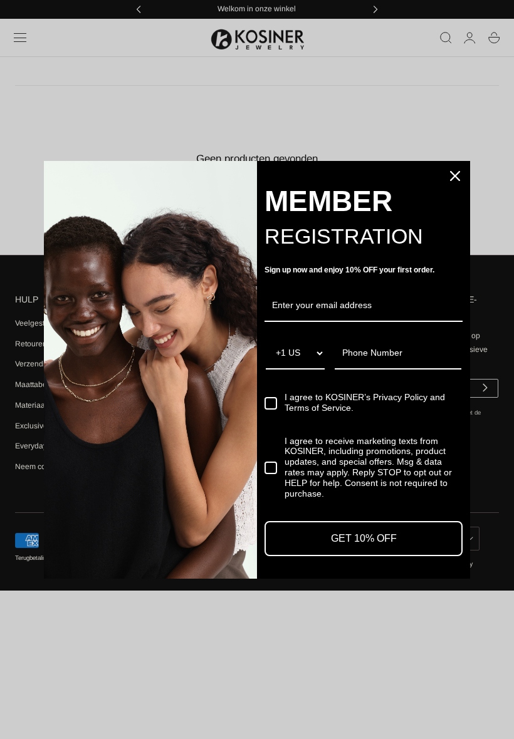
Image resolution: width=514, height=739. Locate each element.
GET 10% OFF (364, 538)
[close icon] (455, 176)
